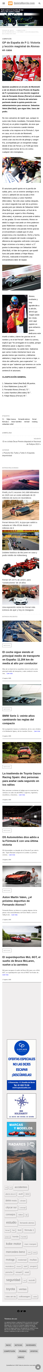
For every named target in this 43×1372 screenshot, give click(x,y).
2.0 (11, 1187)
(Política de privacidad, (27, 1322)
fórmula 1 (5, 422)
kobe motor (13, 1243)
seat (27, 1272)
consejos (10, 1214)
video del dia (11, 1297)
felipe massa (11, 419)
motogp (10, 1259)
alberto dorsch (10, 1194)
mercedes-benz (15, 1251)
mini (29, 1252)
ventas (23, 1289)
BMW (27, 1194)
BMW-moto (11, 1200)
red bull (26, 422)
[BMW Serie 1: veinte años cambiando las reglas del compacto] (21, 695)
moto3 (34, 1252)
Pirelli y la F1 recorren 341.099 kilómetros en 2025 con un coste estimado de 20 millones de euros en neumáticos (20, 495)
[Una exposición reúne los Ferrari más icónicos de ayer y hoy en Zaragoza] (20, 595)
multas (33, 1259)
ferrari (34, 419)
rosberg (34, 422)
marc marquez (30, 1244)
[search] (39, 3)
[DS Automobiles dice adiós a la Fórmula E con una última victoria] (21, 816)
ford (19, 1230)
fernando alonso (24, 419)
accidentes (21, 1187)
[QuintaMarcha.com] (21, 3)
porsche (9, 1272)
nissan (19, 1266)
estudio (11, 1222)
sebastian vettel (7, 424)
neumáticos (9, 1266)
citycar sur (11, 1207)
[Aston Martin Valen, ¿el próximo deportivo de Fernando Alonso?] (21, 876)
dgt (26, 1215)
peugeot (33, 1266)
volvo (35, 1297)
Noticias (7, 645)
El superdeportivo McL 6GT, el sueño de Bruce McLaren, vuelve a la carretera (21, 961)
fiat (13, 1230)
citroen (23, 1201)
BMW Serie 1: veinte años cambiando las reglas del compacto (18, 719)
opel (25, 1266)
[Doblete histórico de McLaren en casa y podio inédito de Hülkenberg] (20, 540)
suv (24, 1280)
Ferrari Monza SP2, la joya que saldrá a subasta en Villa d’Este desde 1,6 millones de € (20, 525)
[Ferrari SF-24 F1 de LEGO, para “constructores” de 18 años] (20, 567)
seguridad (13, 1280)
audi (21, 1194)
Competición (20, 30)
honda (15, 1236)
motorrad (22, 1260)
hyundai (23, 1237)
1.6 (6, 1187)
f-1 (3, 419)
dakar (20, 1215)
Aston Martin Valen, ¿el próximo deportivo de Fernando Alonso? (17, 901)
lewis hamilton (16, 422)
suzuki (32, 1280)
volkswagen (24, 1296)
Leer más (10, 673)
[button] (21, 68)
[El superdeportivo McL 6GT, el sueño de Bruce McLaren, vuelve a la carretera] (21, 936)
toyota (10, 1289)
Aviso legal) (35, 1322)
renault (19, 1272)
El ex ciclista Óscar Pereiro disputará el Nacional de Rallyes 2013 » (22, 442)
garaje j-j (7, 1236)
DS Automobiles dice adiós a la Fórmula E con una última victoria (20, 841)
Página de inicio (8, 30)
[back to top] (38, 1367)
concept (22, 1208)
